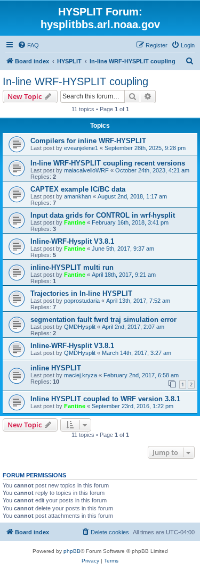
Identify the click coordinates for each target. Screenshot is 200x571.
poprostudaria (82, 300)
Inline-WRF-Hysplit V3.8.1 (72, 241)
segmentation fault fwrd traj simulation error (103, 320)
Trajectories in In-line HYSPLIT (81, 293)
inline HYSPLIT (55, 368)
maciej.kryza (80, 375)
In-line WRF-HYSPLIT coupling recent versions (107, 163)
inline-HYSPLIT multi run (72, 267)
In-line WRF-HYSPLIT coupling (75, 81)
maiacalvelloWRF (86, 170)
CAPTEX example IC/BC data (77, 189)
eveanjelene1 (81, 148)
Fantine (74, 222)
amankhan (77, 196)
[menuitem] (28, 45)
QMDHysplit (79, 327)
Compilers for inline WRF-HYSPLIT (88, 141)
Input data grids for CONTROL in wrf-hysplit (102, 215)
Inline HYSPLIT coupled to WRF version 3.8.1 (105, 399)
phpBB (72, 551)
